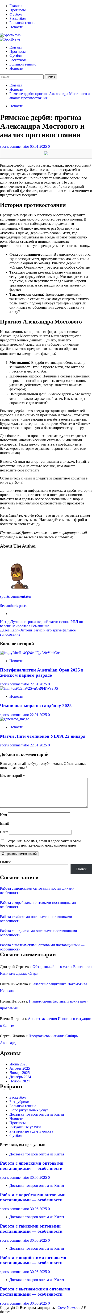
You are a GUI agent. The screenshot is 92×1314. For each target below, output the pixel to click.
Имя (3, 815)
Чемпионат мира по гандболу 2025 (36, 705)
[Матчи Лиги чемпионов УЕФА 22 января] (14, 719)
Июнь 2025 (18, 1064)
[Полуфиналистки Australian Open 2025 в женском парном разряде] (30, 653)
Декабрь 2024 (20, 1077)
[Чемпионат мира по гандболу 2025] (29, 688)
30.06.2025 (39, 1177)
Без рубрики (19, 1102)
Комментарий (12, 776)
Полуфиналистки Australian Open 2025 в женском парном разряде (42, 672)
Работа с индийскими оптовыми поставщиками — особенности (33, 1260)
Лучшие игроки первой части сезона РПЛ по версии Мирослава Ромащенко (41, 624)
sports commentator (15, 146)
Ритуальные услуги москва (31, 1131)
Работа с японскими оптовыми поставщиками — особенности (31, 1166)
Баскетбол (17, 18)
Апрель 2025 (19, 1068)
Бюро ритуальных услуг (28, 1110)
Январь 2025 (19, 1073)
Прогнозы (17, 10)
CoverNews (66, 1308)
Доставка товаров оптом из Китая (36, 1114)
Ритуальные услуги (25, 1127)
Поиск (5, 862)
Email (4, 823)
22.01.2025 (39, 684)
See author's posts (13, 606)
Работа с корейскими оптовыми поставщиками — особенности (33, 1197)
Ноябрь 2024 (19, 1081)
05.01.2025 (39, 146)
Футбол (15, 14)
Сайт (4, 832)
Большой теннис (22, 23)
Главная (15, 6)
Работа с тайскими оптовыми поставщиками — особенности (31, 1229)
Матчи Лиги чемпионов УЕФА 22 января (42, 736)
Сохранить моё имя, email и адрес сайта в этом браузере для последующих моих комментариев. (40, 843)
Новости (16, 27)
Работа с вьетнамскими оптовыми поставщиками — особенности (35, 1291)
